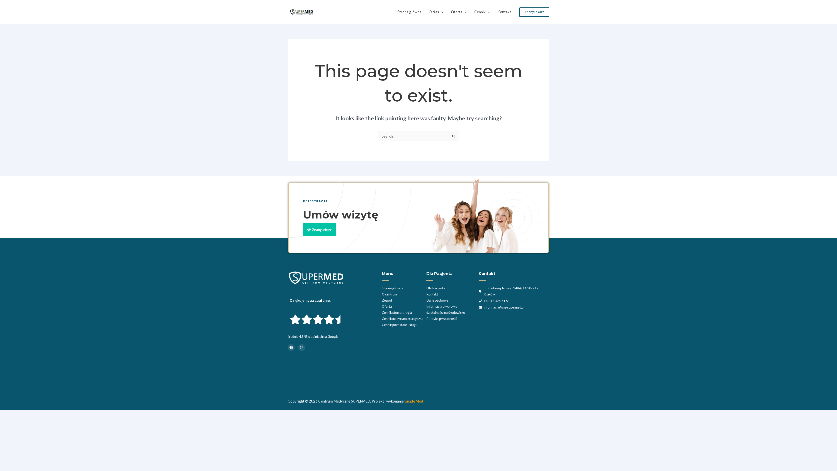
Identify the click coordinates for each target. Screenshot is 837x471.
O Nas (434, 12)
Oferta (457, 12)
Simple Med (413, 401)
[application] (441, 12)
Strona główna (409, 12)
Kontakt (504, 12)
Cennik (480, 12)
